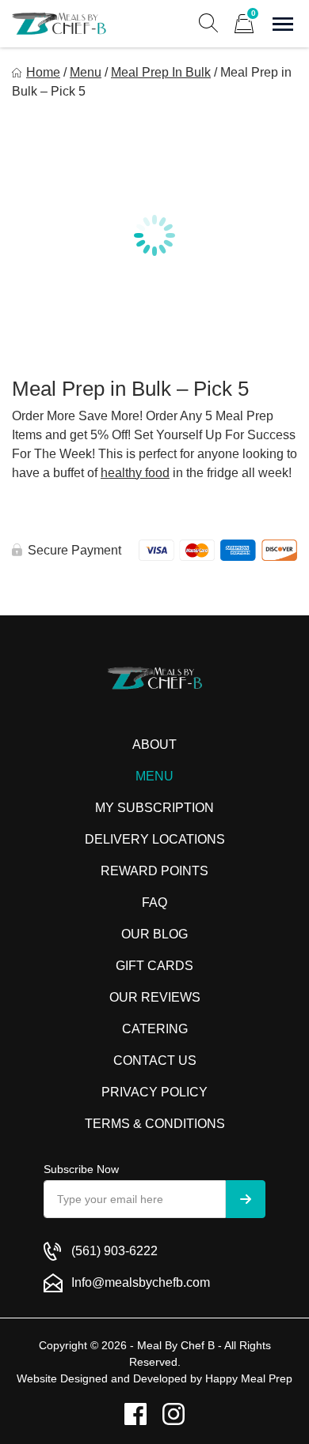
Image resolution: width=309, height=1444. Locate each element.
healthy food (135, 472)
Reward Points (154, 871)
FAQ (154, 902)
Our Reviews (154, 997)
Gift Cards (154, 965)
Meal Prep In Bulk (161, 72)
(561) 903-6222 (114, 1251)
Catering (155, 1029)
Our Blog (154, 934)
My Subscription (154, 807)
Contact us (154, 1060)
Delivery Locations (155, 839)
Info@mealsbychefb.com (140, 1282)
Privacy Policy (154, 1092)
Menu (85, 72)
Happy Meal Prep (248, 1378)
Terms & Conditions (155, 1123)
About (154, 744)
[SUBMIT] (245, 1199)
